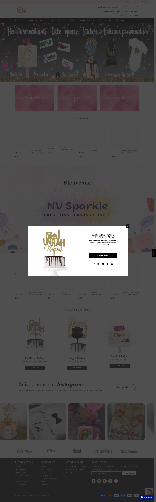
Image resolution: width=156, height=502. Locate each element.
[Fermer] (127, 226)
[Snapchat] (107, 264)
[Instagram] (98, 264)
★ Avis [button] (154, 253)
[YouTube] (112, 264)
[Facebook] (94, 264)
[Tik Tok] (103, 264)
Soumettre (102, 255)
